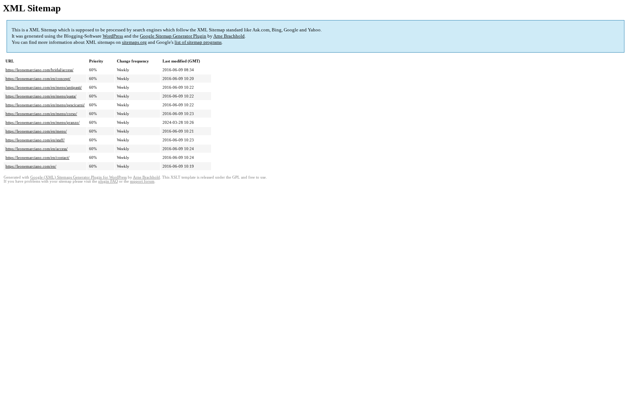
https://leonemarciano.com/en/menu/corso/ (41, 113)
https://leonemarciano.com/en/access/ (36, 148)
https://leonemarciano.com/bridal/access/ (39, 70)
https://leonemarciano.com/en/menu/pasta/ (40, 96)
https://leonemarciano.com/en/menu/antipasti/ (43, 87)
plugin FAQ (108, 181)
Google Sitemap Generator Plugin (173, 36)
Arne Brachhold (229, 36)
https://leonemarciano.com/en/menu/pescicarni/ (45, 105)
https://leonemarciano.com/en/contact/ (37, 157)
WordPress (113, 36)
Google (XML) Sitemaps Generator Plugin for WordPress (78, 177)
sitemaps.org (134, 42)
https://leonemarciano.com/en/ (30, 166)
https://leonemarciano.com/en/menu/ (36, 131)
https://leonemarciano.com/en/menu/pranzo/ (42, 122)
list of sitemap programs (198, 42)
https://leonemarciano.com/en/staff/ (35, 140)
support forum (142, 181)
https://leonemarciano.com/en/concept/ (37, 78)
